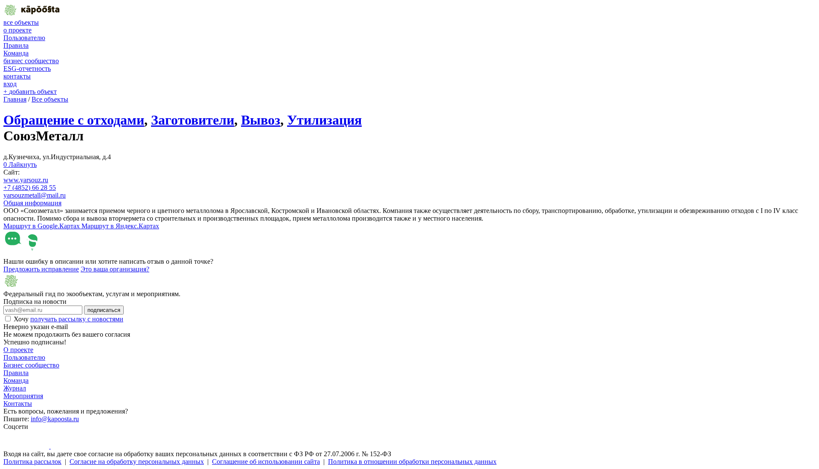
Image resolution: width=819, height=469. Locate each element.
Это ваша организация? (115, 269)
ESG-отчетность (27, 68)
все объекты (21, 22)
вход (10, 83)
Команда (16, 53)
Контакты (17, 403)
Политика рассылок (32, 461)
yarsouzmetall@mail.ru (34, 195)
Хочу (68, 319)
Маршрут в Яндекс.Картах (120, 226)
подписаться (103, 310)
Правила (16, 45)
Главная (14, 99)
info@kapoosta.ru (55, 418)
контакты (17, 76)
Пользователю (24, 37)
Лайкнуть (20, 164)
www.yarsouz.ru (25, 180)
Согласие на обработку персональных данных (137, 461)
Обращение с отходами (73, 120)
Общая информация (32, 203)
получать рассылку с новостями (76, 319)
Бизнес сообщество (31, 365)
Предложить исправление (41, 269)
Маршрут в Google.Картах (42, 226)
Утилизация (324, 120)
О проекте (18, 349)
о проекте (17, 30)
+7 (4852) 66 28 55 (29, 187)
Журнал (14, 388)
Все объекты (50, 99)
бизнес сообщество (31, 60)
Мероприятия (23, 395)
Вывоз (260, 120)
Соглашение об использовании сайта (266, 461)
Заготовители (192, 120)
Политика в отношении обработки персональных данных (412, 461)
